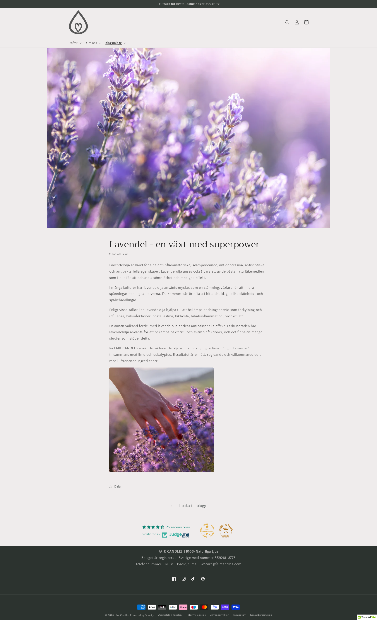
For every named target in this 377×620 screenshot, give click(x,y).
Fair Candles (122, 615)
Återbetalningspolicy (170, 615)
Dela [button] (117, 486)
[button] (75, 43)
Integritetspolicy (196, 615)
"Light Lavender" (236, 348)
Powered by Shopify (142, 615)
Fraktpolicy (239, 615)
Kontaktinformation (261, 615)
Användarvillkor (219, 615)
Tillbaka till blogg (191, 506)
